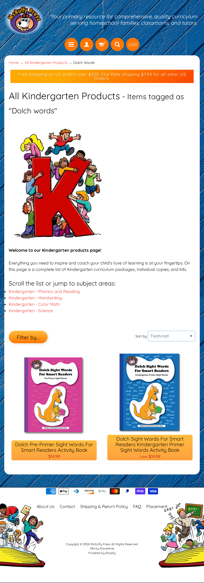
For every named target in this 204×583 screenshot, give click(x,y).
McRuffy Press (100, 544)
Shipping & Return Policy (104, 506)
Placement (156, 506)
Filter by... (28, 337)
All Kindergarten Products (46, 62)
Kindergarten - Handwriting (35, 297)
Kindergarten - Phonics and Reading (44, 291)
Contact (67, 506)
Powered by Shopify (102, 553)
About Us (45, 506)
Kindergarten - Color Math (34, 304)
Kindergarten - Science (31, 310)
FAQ (137, 506)
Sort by (141, 336)
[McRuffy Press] (24, 19)
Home (14, 62)
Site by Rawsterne (102, 548)
